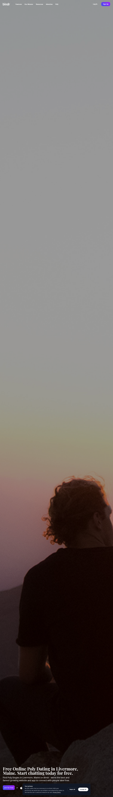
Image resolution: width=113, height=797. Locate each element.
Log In (95, 4)
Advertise (49, 4)
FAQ (56, 4)
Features (19, 4)
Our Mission (29, 4)
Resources (39, 4)
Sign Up (105, 4)
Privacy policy (57, 792)
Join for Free (8, 788)
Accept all (83, 789)
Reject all (72, 789)
